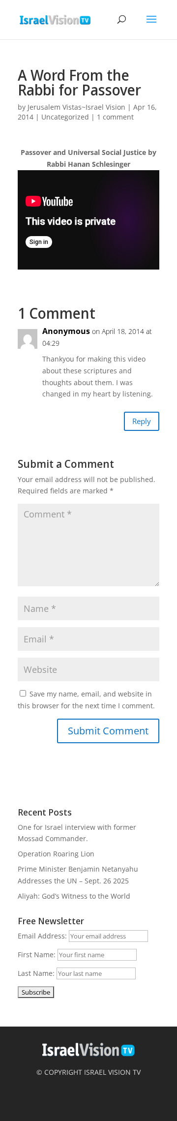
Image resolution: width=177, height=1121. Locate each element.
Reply (141, 421)
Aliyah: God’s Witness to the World (74, 896)
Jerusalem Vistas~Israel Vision (76, 107)
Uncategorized (65, 116)
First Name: (37, 954)
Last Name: (36, 973)
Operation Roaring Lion (56, 853)
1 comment (115, 116)
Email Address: (42, 935)
